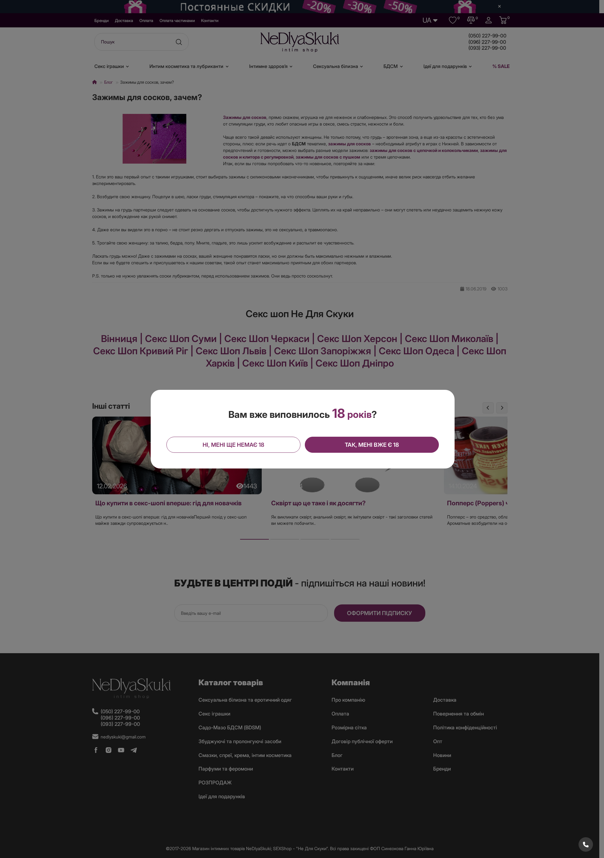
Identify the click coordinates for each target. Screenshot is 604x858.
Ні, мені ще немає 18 (233, 444)
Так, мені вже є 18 (372, 444)
